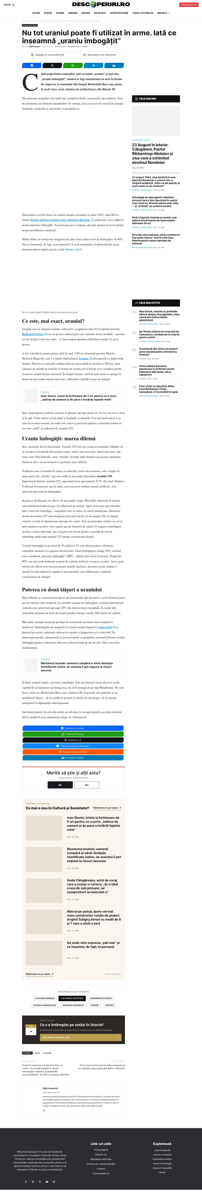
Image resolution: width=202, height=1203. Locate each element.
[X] (40, 1182)
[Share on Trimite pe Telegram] (93, 65)
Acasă (24, 21)
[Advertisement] (101, 1196)
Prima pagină (101, 1149)
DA (60, 785)
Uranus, (84, 358)
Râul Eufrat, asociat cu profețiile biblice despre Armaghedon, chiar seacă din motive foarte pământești (159, 316)
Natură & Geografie (73, 1005)
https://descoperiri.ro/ (51, 1092)
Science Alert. (73, 249)
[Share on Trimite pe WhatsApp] (73, 65)
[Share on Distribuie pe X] (52, 65)
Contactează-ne (101, 1173)
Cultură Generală (44, 998)
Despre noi (101, 1154)
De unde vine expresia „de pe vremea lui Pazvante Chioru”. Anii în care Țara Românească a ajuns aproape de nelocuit (156, 239)
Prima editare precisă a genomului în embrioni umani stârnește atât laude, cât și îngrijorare (156, 370)
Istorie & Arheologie (44, 1005)
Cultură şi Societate (38, 21)
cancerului (105, 627)
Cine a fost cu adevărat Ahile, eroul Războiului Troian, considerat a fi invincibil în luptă (158, 389)
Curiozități (47, 1053)
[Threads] (54, 1182)
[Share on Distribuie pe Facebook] (31, 65)
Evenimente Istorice (101, 998)
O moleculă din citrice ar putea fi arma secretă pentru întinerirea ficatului (158, 351)
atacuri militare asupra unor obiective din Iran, (60, 220)
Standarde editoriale (101, 1159)
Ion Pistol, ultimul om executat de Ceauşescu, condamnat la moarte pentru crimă (159, 334)
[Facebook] (45, 1111)
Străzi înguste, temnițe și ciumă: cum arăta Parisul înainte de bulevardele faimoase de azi (154, 220)
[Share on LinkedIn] (114, 65)
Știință (94, 1005)
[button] (10, 5)
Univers (109, 1005)
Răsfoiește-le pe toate (105, 807)
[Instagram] (33, 1182)
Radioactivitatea (32, 334)
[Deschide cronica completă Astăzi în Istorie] (73, 1030)
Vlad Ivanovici (34, 47)
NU (86, 785)
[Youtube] (47, 1182)
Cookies (101, 1168)
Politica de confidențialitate (101, 1164)
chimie (37, 1053)
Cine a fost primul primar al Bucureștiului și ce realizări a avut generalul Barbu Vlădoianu (101, 1067)
